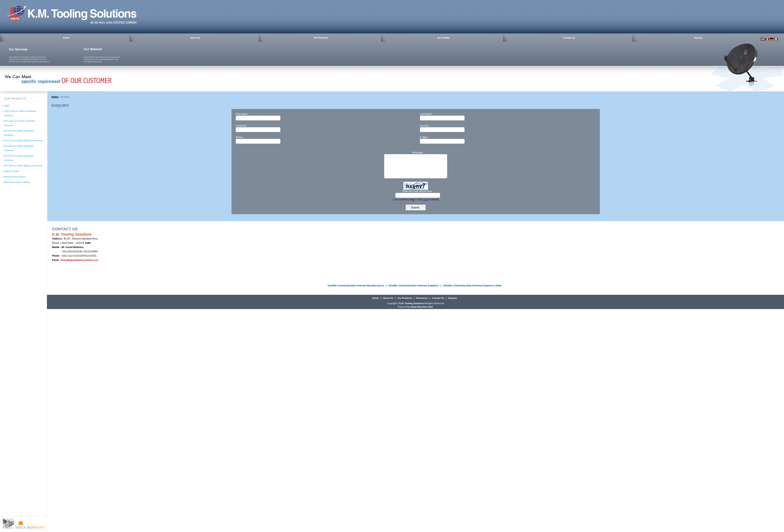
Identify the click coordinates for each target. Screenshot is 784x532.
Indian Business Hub (421, 307)
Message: (417, 152)
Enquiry (698, 38)
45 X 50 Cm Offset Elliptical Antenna (23, 165)
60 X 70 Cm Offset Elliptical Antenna (23, 140)
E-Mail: (424, 137)
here (425, 199)
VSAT (7, 105)
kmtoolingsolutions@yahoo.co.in (79, 260)
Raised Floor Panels (15, 176)
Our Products (321, 38)
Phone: (240, 137)
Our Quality (443, 38)
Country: (424, 125)
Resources (422, 298)
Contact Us (569, 38)
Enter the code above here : (417, 191)
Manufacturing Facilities (17, 182)
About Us (195, 38)
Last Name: (426, 114)
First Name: (242, 114)
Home (66, 38)
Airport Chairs (11, 171)
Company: (241, 125)
